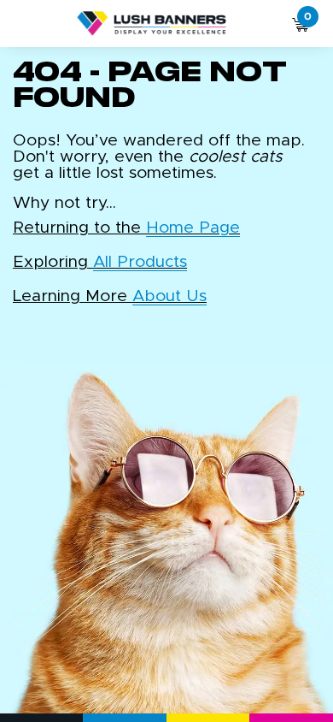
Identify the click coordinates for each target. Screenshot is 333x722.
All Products (140, 262)
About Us (169, 296)
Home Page (193, 228)
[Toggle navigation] (24, 24)
